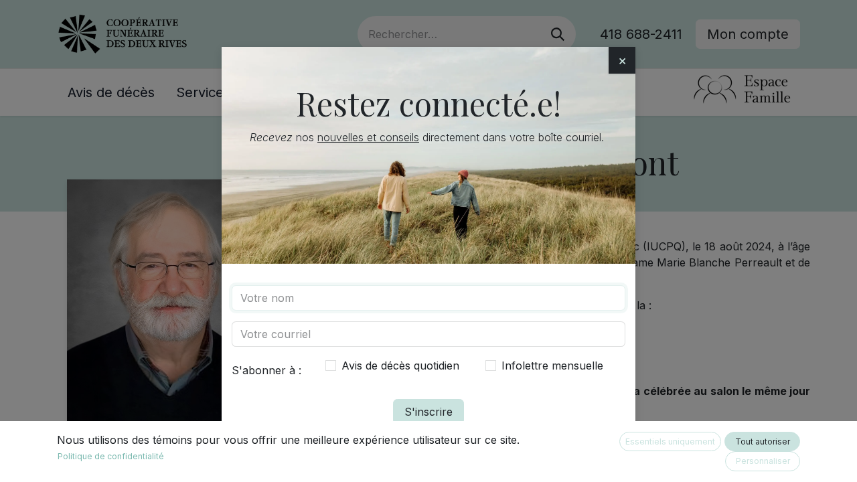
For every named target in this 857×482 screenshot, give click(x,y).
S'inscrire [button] (428, 411)
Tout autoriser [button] (762, 441)
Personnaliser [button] (763, 461)
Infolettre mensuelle (552, 365)
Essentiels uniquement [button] (670, 441)
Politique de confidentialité (111, 456)
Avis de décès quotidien (400, 365)
